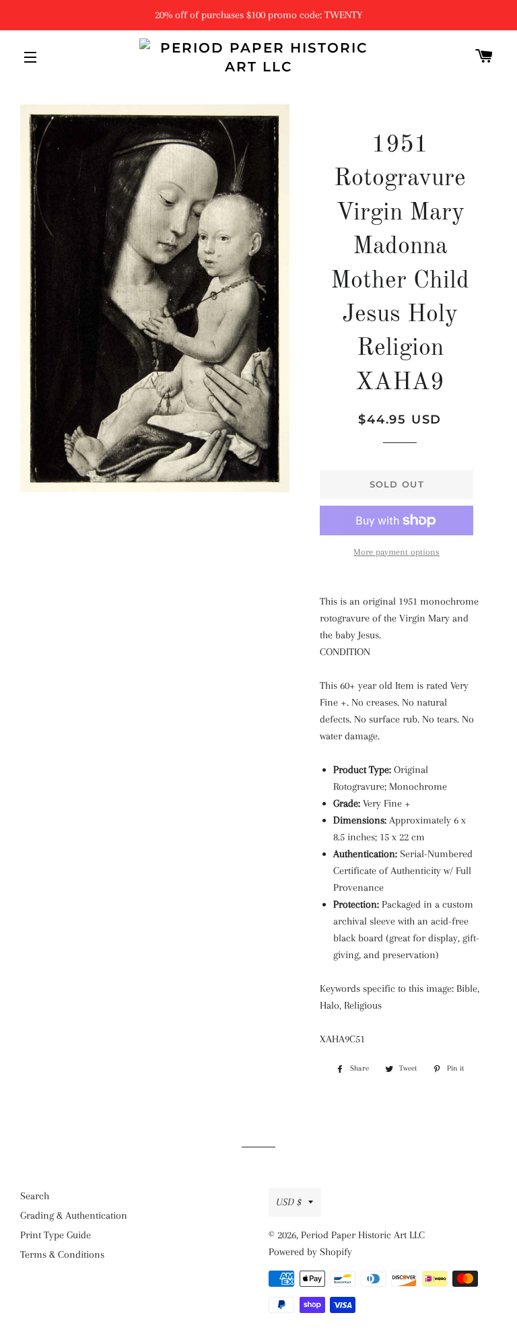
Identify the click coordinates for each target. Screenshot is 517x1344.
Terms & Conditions (62, 1254)
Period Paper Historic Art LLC (363, 1235)
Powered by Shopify (310, 1252)
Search (34, 1196)
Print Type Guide (55, 1235)
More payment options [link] (396, 552)
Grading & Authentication (73, 1215)
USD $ (289, 1202)
